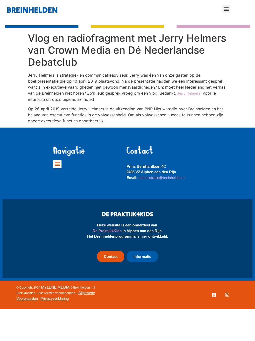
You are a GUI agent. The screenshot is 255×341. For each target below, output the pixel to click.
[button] (226, 9)
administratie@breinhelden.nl (161, 177)
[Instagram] (227, 295)
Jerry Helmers (188, 93)
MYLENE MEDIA (55, 287)
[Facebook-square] (214, 295)
